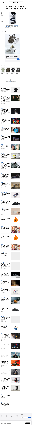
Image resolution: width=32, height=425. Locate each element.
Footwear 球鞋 (2, 12)
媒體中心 (17, 415)
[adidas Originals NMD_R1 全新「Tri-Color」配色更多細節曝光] (15, 346)
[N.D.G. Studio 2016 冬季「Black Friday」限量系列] (15, 363)
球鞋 (1, 415)
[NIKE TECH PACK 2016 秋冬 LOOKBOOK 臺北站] (15, 229)
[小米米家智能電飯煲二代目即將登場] (15, 211)
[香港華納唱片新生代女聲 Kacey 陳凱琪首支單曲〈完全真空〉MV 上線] (15, 112)
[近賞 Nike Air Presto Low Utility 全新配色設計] (15, 275)
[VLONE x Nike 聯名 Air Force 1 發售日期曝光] (15, 337)
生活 (6, 416)
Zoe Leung (3, 123)
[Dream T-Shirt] (3, 70)
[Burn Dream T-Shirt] (13, 70)
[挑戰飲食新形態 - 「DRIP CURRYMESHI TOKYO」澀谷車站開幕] (15, 156)
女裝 (6, 415)
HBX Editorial (3, 91)
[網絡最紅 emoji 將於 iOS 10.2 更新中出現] (15, 328)
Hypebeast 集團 (17, 414)
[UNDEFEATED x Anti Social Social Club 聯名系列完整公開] (15, 220)
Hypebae (12, 416)
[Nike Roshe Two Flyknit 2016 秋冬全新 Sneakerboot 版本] (15, 388)
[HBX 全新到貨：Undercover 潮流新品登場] (15, 90)
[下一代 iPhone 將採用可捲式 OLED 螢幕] (15, 195)
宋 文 (2, 258)
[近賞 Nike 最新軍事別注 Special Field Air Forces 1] (15, 283)
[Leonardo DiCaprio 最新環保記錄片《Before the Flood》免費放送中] (15, 266)
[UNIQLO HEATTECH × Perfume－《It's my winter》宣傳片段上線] (15, 256)
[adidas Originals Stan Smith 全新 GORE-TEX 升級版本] (15, 310)
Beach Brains (2, 73)
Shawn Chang (3, 149)
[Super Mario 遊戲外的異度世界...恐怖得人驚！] (15, 319)
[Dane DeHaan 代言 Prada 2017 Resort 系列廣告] (15, 355)
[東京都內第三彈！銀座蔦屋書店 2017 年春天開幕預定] (15, 186)
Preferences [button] (10, 423)
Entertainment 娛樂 (2, 118)
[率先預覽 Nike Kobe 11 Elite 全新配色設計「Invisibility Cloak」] (15, 176)
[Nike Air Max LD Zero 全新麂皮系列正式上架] (15, 203)
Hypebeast (12, 414)
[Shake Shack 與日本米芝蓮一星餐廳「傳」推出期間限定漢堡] (15, 300)
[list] (12, 18)
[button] (1, 16)
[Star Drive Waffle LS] (18, 70)
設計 (1, 417)
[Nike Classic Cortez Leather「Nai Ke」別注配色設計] (15, 291)
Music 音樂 (2, 108)
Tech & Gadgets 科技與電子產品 (4, 192)
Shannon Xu (3, 356)
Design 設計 (2, 127)
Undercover (4, 31)
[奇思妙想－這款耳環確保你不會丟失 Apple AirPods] (15, 130)
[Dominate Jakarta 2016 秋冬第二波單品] (15, 372)
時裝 (1, 414)
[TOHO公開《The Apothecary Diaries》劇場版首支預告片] (15, 121)
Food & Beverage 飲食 (3, 153)
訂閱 (29, 417)
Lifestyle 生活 (2, 144)
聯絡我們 (17, 419)
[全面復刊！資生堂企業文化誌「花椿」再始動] (15, 147)
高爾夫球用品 (7, 417)
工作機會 (17, 416)
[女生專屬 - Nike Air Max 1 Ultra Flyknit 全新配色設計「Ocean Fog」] (15, 138)
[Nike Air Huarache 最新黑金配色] (15, 397)
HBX (11, 417)
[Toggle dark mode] (30, 2)
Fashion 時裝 (2, 95)
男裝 (6, 414)
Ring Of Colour (2, 21)
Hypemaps (12, 415)
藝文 (1, 416)
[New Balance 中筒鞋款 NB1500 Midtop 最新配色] (15, 405)
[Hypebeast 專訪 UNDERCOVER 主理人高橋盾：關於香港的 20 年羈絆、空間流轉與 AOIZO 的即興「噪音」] (15, 100)
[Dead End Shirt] (8, 70)
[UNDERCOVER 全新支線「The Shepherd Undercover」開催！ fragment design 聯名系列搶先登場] (15, 166)
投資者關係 (17, 417)
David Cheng (3, 114)
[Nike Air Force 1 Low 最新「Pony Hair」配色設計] (15, 380)
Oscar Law (3, 268)
